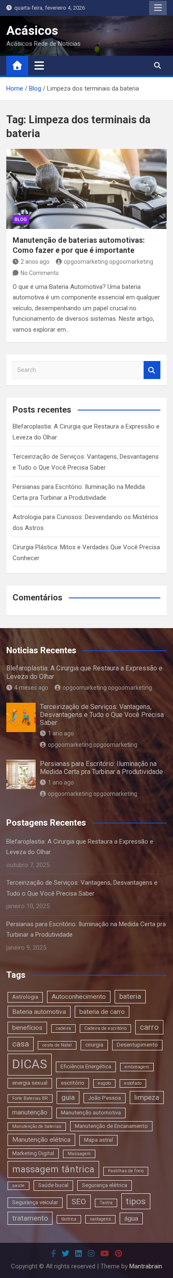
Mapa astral (98, 1140)
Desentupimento (137, 1045)
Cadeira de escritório (105, 1028)
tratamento (30, 1218)
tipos (136, 1201)
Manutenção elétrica (41, 1139)
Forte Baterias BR (30, 1098)
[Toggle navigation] (39, 65)
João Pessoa (104, 1098)
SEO (78, 1201)
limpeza (146, 1097)
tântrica (68, 1219)
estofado (133, 1083)
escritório (72, 1083)
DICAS (29, 1064)
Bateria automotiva (39, 1012)
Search (152, 370)
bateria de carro (102, 1012)
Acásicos (32, 30)
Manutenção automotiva (91, 1112)
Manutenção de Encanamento (111, 1126)
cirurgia (94, 1045)
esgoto (104, 1083)
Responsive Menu (158, 8)
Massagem (79, 1153)
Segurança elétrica (104, 1185)
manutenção (29, 1112)
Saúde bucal (53, 1185)
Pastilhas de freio (126, 1171)
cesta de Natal (57, 1045)
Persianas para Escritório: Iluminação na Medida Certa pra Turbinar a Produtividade (101, 768)
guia (68, 1097)
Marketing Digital (33, 1153)
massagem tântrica (53, 1169)
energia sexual (29, 1083)
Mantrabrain (145, 1266)
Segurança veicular (35, 1202)
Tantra (106, 1202)
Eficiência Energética (85, 1066)
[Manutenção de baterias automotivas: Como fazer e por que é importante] (86, 189)
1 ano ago (61, 733)
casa (20, 1044)
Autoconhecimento (79, 996)
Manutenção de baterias (36, 1126)
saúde (18, 1185)
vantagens (100, 1219)
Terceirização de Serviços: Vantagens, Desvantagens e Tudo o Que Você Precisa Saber (102, 715)
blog (21, 219)
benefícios (27, 1027)
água (131, 1218)
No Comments (40, 273)
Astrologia (25, 997)
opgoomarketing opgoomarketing (108, 261)
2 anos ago (35, 261)
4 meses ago (31, 687)
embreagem (137, 1067)
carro (149, 1027)
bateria (130, 996)
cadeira (63, 1028)
